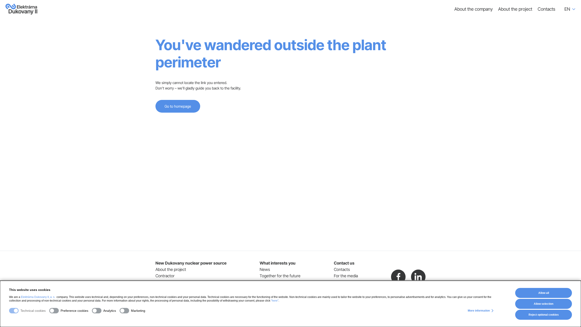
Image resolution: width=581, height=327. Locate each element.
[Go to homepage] (21, 9)
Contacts (546, 9)
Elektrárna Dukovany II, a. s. (38, 297)
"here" (274, 300)
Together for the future (280, 275)
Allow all (543, 293)
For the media (346, 275)
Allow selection (543, 303)
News (265, 269)
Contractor (165, 275)
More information (479, 310)
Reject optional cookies (544, 314)
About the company (473, 9)
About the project (515, 9)
